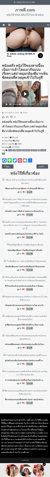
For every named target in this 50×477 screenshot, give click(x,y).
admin (25, 113)
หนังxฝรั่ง (26, 150)
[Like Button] (3, 117)
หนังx (19, 150)
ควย (10, 150)
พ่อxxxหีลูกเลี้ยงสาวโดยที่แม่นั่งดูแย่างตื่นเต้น (25, 250)
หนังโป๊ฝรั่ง (15, 147)
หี (38, 150)
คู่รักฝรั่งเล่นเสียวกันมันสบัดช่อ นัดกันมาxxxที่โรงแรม (25, 361)
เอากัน (43, 150)
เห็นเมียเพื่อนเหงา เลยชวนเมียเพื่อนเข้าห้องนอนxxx (25, 266)
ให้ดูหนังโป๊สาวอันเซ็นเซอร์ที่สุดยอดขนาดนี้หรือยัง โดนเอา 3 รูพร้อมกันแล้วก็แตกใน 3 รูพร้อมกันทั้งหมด (9, 167)
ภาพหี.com (25, 10)
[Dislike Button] (11, 117)
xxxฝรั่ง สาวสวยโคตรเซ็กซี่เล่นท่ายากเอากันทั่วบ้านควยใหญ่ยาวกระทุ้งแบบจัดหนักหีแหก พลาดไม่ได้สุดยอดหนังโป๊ (43, 167)
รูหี (14, 150)
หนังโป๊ (34, 150)
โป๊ (3, 154)
